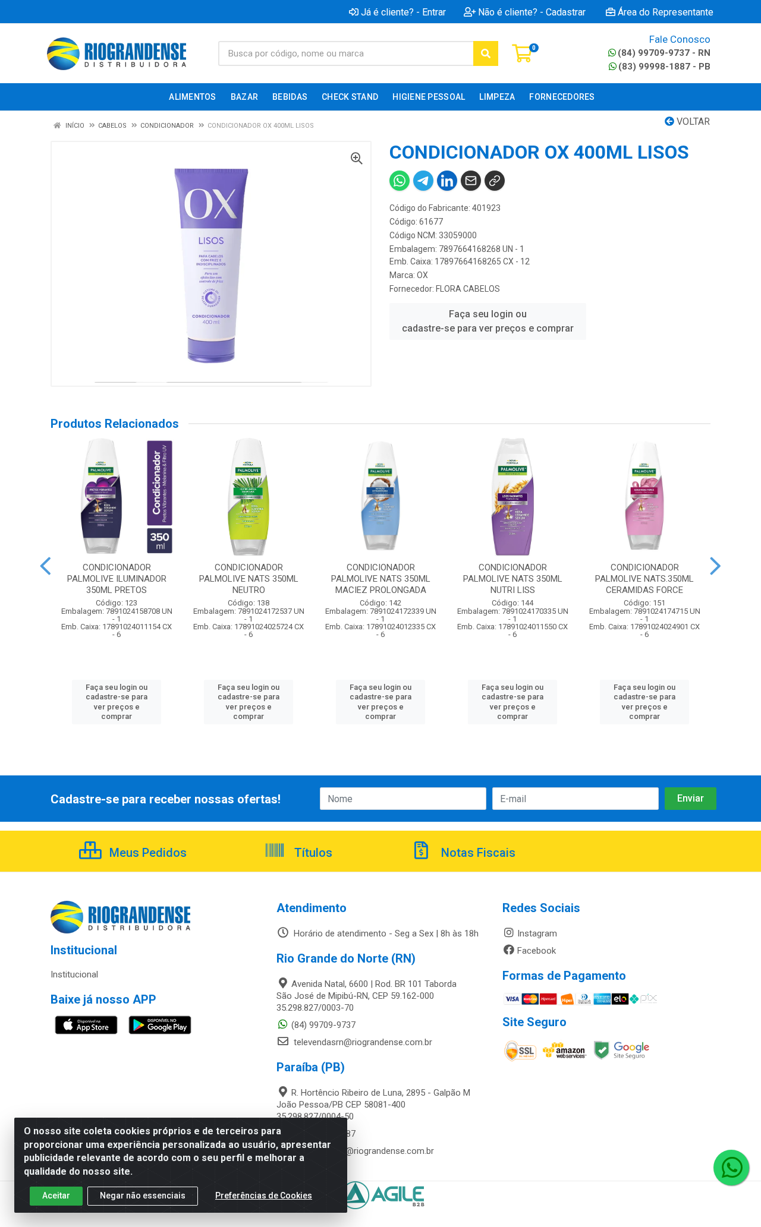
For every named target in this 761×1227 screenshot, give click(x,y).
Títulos (311, 853)
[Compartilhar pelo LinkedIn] (447, 181)
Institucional (74, 974)
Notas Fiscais (476, 853)
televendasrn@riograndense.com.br (361, 1042)
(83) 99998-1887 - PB (664, 66)
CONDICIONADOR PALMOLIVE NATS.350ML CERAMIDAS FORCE (644, 578)
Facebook (536, 950)
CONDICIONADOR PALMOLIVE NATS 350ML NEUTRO (248, 578)
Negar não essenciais (142, 1195)
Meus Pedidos (146, 853)
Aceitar (56, 1195)
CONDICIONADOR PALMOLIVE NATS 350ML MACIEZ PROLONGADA (380, 578)
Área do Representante (665, 12)
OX (422, 275)
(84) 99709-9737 (323, 1025)
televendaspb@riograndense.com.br (362, 1151)
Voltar (692, 121)
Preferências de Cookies (263, 1195)
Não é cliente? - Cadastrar (532, 12)
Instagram (537, 933)
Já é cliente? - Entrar (403, 12)
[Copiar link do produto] (495, 181)
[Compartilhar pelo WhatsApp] (399, 181)
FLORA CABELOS (468, 289)
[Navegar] (45, 566)
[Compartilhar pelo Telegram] (423, 181)
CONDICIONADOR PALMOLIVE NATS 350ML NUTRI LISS (512, 578)
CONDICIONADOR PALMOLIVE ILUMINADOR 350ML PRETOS (116, 578)
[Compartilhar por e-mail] (471, 181)
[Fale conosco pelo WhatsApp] (731, 1167)
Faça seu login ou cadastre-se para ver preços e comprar (488, 321)
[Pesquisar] (485, 53)
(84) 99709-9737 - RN (664, 53)
